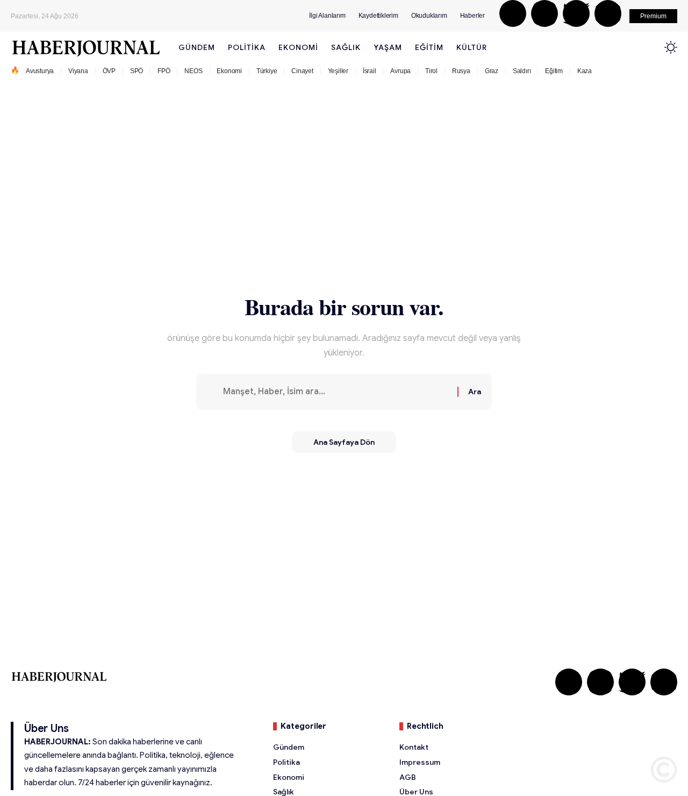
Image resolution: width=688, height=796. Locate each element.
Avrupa (400, 71)
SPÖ (136, 71)
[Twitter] (576, 13)
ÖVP (109, 71)
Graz (491, 71)
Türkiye (266, 71)
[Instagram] (544, 13)
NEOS (193, 71)
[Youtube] (607, 13)
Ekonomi (229, 71)
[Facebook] (512, 13)
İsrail (369, 71)
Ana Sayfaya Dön (344, 442)
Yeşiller (338, 71)
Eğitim (554, 71)
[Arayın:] (336, 392)
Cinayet (302, 71)
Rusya (461, 71)
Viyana (78, 71)
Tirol (431, 71)
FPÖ (163, 71)
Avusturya (40, 71)
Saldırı (522, 71)
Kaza (584, 71)
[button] (653, 16)
